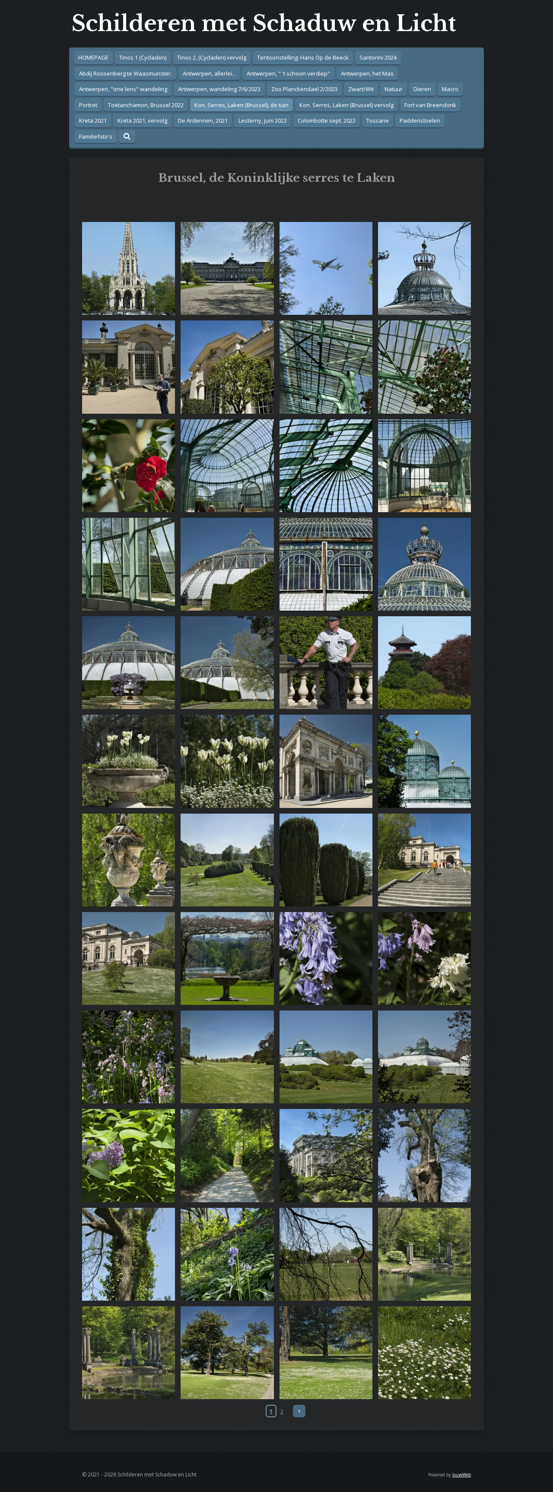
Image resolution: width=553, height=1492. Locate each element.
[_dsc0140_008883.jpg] (325, 1155)
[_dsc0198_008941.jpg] (325, 1352)
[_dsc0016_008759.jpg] (424, 367)
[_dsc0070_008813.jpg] (325, 663)
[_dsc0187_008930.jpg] (128, 1352)
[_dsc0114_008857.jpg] (424, 958)
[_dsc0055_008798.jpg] (128, 663)
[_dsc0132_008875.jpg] (325, 1057)
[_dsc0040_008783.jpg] (424, 564)
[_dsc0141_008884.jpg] (424, 1057)
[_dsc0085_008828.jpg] (128, 860)
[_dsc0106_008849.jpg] (325, 958)
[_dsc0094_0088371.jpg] (424, 860)
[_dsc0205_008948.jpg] (424, 1352)
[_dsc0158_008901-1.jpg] (325, 1254)
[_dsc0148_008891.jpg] (128, 1254)
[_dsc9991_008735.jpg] (128, 268)
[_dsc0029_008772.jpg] (424, 465)
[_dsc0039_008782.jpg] (325, 564)
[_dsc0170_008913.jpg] (424, 1254)
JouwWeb (461, 1475)
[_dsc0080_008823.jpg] (424, 761)
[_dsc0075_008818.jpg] (128, 761)
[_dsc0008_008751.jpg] (227, 367)
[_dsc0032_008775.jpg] (128, 564)
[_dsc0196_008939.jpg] (227, 1352)
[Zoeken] (127, 136)
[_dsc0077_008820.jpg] (227, 761)
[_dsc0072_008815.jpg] (424, 663)
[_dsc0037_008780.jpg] (227, 564)
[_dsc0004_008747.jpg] (128, 367)
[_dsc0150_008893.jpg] (227, 1254)
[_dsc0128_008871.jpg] (128, 958)
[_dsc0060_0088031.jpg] (227, 663)
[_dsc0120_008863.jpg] (128, 1057)
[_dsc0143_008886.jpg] (424, 1155)
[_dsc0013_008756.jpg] (325, 367)
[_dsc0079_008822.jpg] (325, 761)
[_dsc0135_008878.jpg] (227, 1155)
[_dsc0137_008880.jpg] (128, 1155)
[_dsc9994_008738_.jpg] (424, 268)
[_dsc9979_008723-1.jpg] (325, 268)
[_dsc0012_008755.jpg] (128, 465)
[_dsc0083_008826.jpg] (227, 860)
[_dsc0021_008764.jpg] (325, 465)
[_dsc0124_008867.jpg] (227, 1057)
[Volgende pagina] (299, 1411)
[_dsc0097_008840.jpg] (325, 860)
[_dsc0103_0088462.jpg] (227, 958)
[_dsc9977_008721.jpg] (227, 268)
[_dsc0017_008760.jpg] (227, 465)
